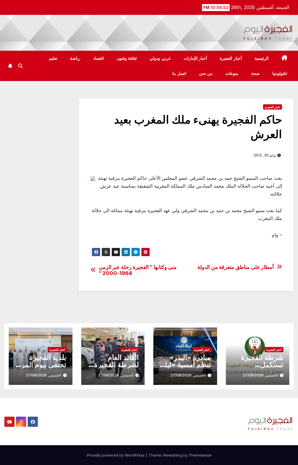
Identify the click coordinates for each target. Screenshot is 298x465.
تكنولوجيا (279, 73)
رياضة (75, 58)
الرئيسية (262, 58)
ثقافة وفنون (127, 58)
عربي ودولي (160, 58)
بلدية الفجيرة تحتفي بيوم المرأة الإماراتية (41, 364)
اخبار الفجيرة (272, 107)
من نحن (206, 73)
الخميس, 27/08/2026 (260, 375)
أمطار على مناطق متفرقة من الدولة (235, 267)
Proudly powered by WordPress (116, 455)
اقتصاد (98, 58)
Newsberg (172, 455)
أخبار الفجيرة (231, 58)
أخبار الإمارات (195, 58)
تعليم (53, 58)
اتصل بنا (179, 73)
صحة (255, 73)
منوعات (232, 73)
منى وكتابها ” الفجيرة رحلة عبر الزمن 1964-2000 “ (138, 270)
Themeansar (200, 455)
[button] (20, 66)
